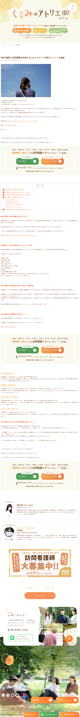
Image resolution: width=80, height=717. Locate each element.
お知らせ (32, 671)
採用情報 (64, 665)
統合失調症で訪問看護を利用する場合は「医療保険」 (18, 194)
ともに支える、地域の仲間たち (49, 685)
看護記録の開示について (68, 662)
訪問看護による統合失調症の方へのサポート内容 (17, 192)
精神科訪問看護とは (15, 60)
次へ (48, 588)
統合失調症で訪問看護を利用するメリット (15, 197)
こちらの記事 (18, 275)
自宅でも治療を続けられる (12, 199)
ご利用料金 (49, 666)
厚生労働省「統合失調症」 (10, 125)
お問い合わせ (32, 714)
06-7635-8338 (9, 685)
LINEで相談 (21, 161)
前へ (31, 588)
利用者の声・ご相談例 (33, 677)
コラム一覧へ (40, 595)
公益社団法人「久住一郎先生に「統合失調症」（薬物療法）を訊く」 (21, 235)
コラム (11, 44)
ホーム (31, 655)
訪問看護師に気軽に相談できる (13, 202)
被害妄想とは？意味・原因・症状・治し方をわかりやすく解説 (21, 121)
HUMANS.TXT (4, 716)
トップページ (4, 44)
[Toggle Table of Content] (42, 185)
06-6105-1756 (19, 630)
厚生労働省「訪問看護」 (10, 326)
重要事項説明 (65, 673)
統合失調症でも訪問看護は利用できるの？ (15, 189)
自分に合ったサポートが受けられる (14, 207)
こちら (37, 440)
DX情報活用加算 (66, 654)
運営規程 (64, 670)
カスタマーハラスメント (68, 676)
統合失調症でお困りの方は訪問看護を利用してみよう (18, 209)
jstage (5, 129)
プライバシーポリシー (68, 668)
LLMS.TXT (10, 716)
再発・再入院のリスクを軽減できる (14, 204)
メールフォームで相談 (50, 161)
